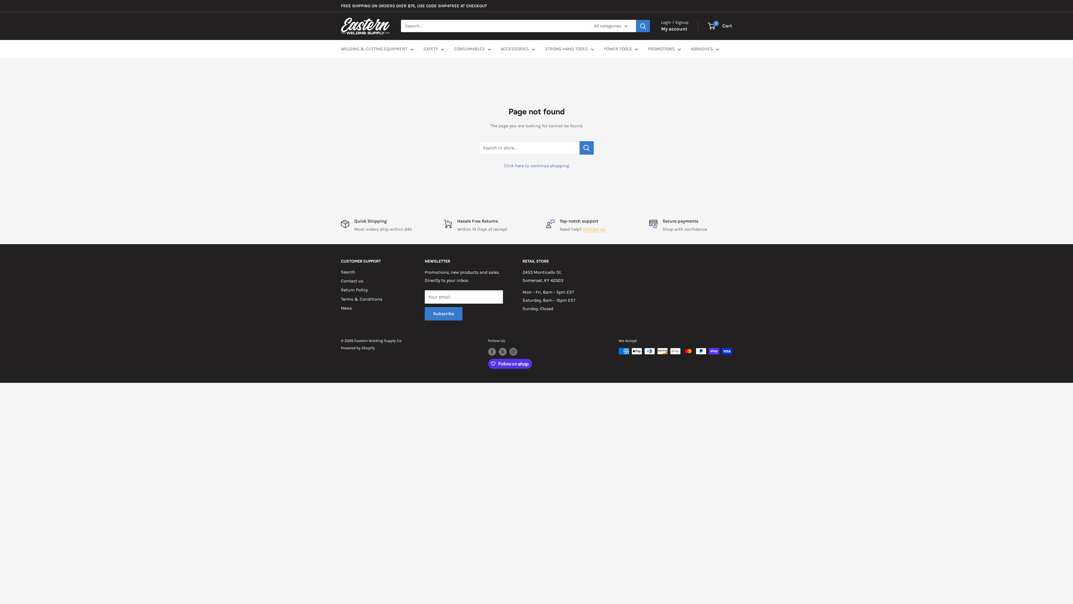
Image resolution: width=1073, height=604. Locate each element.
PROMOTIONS (661, 48)
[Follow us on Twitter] (503, 352)
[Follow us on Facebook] (492, 352)
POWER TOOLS (618, 48)
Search (348, 272)
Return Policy (354, 289)
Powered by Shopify (358, 348)
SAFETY (430, 48)
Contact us (594, 229)
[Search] (643, 26)
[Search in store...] (587, 148)
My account (674, 29)
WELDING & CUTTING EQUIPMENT (374, 48)
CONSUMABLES (469, 48)
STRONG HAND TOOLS (566, 48)
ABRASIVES (702, 48)
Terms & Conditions (361, 299)
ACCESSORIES (515, 48)
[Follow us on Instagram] (513, 352)
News (346, 308)
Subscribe (443, 313)
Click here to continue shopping (536, 165)
